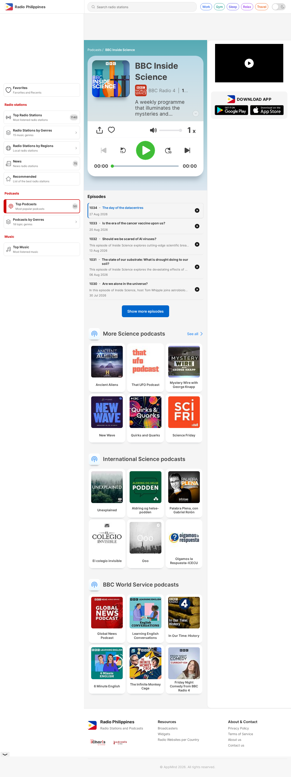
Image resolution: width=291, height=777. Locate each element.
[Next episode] (186, 150)
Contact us (236, 745)
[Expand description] (196, 113)
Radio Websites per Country (178, 740)
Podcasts (94, 50)
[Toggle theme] (279, 6)
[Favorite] (111, 130)
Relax (247, 7)
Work (206, 7)
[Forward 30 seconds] (168, 150)
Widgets (164, 734)
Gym (219, 7)
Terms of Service (240, 734)
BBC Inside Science (120, 50)
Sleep (233, 7)
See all (192, 334)
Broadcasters (168, 728)
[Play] (145, 150)
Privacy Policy (238, 728)
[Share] (100, 130)
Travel (261, 7)
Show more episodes (145, 311)
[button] (153, 130)
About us (234, 740)
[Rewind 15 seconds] (123, 150)
